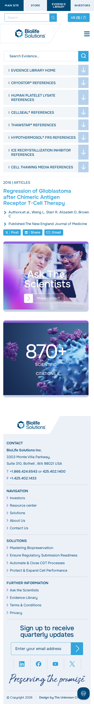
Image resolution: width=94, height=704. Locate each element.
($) (76, 18)
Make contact (48, 298)
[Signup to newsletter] (77, 648)
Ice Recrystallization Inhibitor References (41, 152)
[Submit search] (53, 17)
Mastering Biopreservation (31, 548)
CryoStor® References (33, 83)
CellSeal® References (32, 112)
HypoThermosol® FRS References (43, 137)
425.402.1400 (54, 472)
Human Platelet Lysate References (33, 97)
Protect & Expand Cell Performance (38, 571)
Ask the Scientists (24, 590)
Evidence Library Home (33, 70)
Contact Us (19, 528)
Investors (17, 498)
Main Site (12, 5)
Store (35, 5)
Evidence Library (59, 5)
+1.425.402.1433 (23, 478)
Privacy (16, 613)
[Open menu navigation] (86, 34)
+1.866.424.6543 (23, 472)
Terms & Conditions (25, 605)
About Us (17, 521)
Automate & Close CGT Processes (37, 563)
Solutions (17, 513)
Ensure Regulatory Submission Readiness (43, 555)
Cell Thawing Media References (42, 167)
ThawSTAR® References (33, 125)
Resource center (23, 506)
